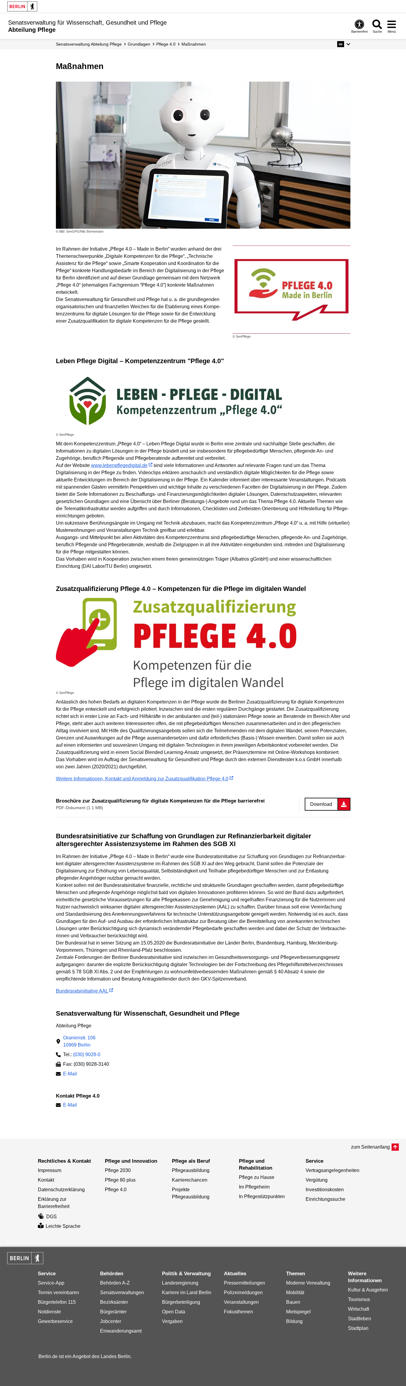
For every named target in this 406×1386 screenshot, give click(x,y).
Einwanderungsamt (121, 1330)
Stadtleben (359, 1318)
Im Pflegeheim (254, 1186)
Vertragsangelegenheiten (332, 1170)
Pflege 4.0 (166, 44)
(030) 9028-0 (86, 1054)
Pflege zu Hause (256, 1177)
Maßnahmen (194, 44)
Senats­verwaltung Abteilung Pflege (89, 44)
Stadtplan (358, 1328)
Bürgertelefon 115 (57, 1302)
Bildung (294, 1321)
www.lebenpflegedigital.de (119, 465)
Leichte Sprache (63, 1226)
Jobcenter (110, 1321)
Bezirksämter (114, 1302)
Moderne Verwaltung (308, 1282)
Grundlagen (139, 44)
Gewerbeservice (55, 1321)
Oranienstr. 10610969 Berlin (79, 1041)
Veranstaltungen (241, 1302)
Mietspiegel (298, 1311)
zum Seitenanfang (370, 1146)
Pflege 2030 (118, 1170)
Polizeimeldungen (243, 1292)
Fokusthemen (238, 1311)
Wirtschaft (358, 1309)
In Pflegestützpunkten (262, 1196)
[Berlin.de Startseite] (22, 6)
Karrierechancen (189, 1180)
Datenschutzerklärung (61, 1189)
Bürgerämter (113, 1311)
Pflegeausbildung (190, 1170)
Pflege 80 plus (120, 1180)
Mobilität (295, 1292)
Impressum (49, 1170)
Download (321, 804)
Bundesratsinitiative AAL (82, 990)
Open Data (173, 1311)
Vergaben (172, 1321)
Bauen (293, 1302)
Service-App (51, 1282)
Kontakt (46, 1180)
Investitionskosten (325, 1189)
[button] (343, 44)
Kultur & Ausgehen (368, 1289)
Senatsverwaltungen (122, 1292)
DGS (51, 1216)
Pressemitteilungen (244, 1282)
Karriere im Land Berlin (186, 1292)
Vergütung (317, 1180)
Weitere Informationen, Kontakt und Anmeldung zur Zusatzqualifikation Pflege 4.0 (142, 778)
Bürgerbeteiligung (181, 1302)
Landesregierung (180, 1282)
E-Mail (70, 1074)
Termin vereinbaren (58, 1292)
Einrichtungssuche (325, 1199)
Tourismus (359, 1299)
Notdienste (49, 1311)
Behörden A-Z (115, 1282)
